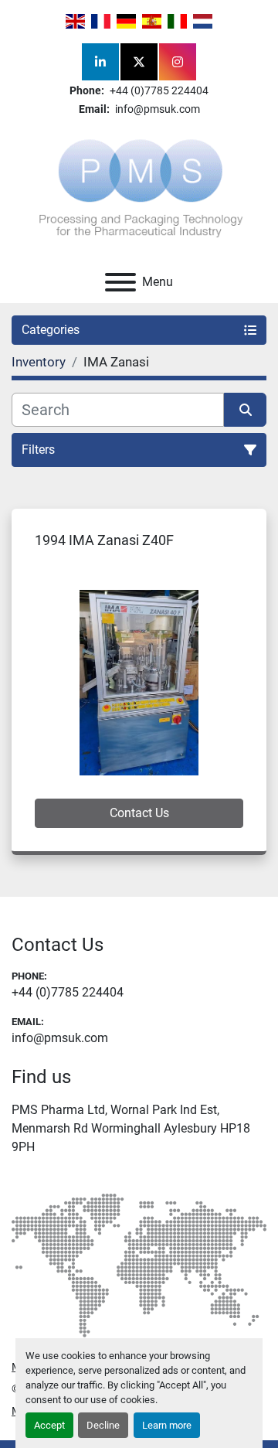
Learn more (167, 1425)
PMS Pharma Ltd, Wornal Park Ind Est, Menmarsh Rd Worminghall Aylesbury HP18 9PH (131, 1128)
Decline (103, 1425)
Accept (49, 1425)
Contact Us (139, 813)
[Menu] (120, 282)
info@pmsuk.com (156, 109)
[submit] (245, 410)
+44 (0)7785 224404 (157, 90)
